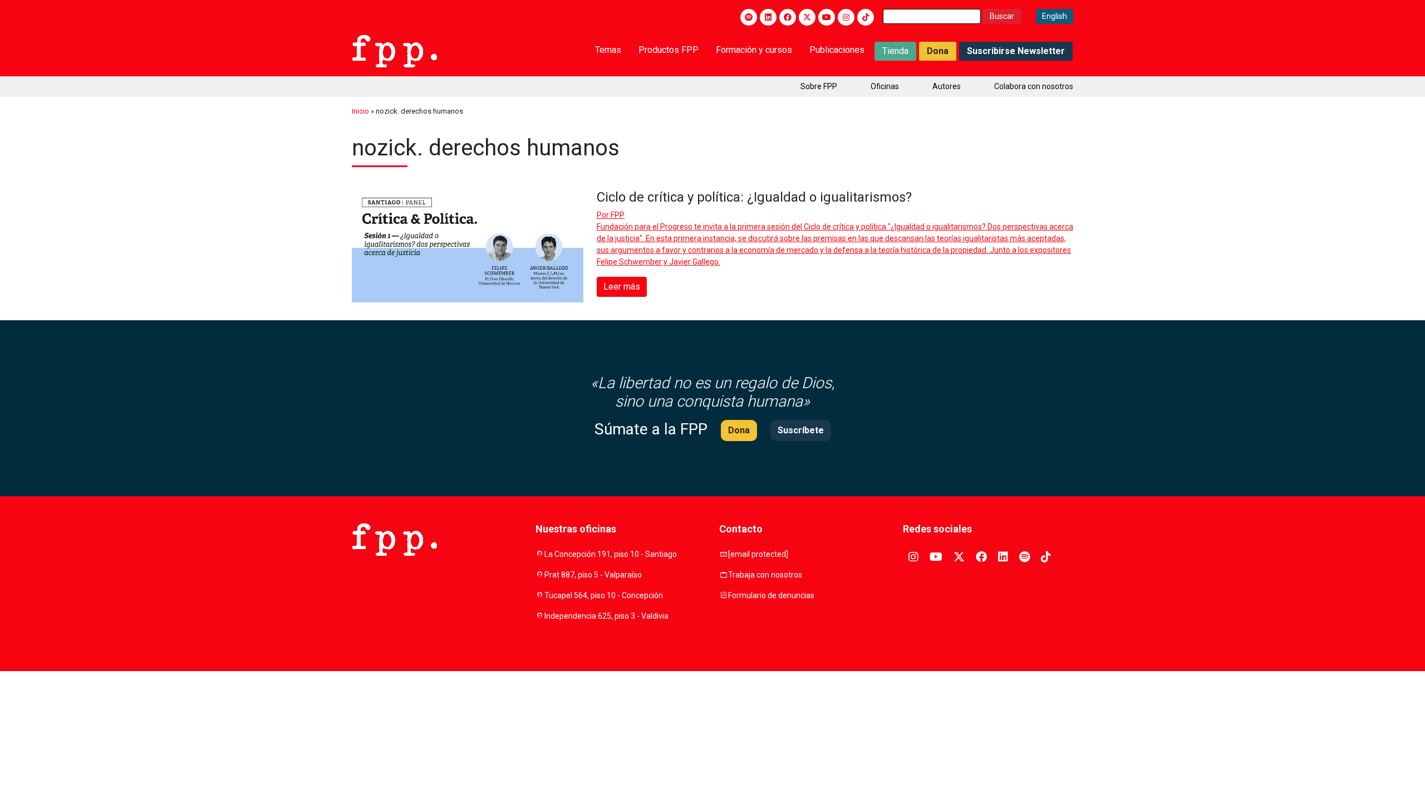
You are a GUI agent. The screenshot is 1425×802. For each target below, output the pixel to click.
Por (611, 215)
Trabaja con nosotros (765, 574)
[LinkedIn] (768, 17)
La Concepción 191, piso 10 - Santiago (610, 554)
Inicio (360, 111)
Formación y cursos (754, 50)
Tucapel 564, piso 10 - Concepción (603, 595)
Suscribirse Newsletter (1016, 51)
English (1054, 16)
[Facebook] (787, 17)
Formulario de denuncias (771, 595)
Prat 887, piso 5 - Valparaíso (593, 574)
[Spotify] (748, 17)
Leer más (621, 286)
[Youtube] (826, 17)
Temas (608, 50)
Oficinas (885, 86)
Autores (946, 86)
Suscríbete (801, 430)
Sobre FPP (818, 86)
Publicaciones (836, 50)
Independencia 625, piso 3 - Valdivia (606, 616)
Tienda (895, 51)
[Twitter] (807, 17)
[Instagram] (846, 17)
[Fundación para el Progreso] (394, 50)
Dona (938, 51)
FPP (618, 215)
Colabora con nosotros (1033, 86)
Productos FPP (668, 50)
